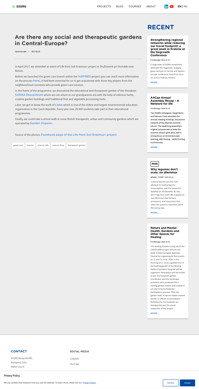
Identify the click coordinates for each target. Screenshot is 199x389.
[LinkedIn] (166, 6)
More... (154, 82)
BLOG (119, 6)
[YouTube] (172, 6)
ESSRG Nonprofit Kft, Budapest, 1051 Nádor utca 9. (22, 362)
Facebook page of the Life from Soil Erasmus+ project (79, 135)
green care (18, 145)
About (151, 6)
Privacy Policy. (89, 382)
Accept (187, 383)
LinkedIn (74, 358)
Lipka (59, 105)
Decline (170, 383)
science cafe (43, 145)
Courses (135, 6)
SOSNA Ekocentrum (29, 95)
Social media (79, 351)
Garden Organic (41, 123)
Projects (104, 6)
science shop (58, 145)
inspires (30, 145)
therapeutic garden (77, 145)
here (36, 80)
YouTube (74, 364)
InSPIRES (84, 76)
